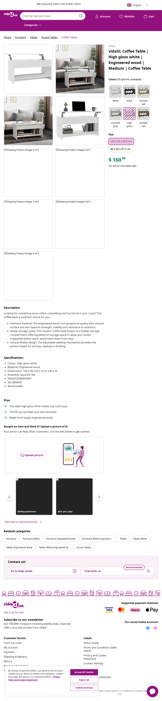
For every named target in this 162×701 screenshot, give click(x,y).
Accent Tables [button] (84, 547)
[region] (52, 681)
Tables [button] (123, 538)
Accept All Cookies (84, 672)
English (137, 5)
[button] (34, 496)
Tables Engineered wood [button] (19, 547)
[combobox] (52, 16)
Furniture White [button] (31, 538)
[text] (117, 160)
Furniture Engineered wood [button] (60, 538)
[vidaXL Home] (11, 14)
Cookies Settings (93, 663)
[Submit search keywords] (80, 15)
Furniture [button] (11, 538)
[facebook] (148, 628)
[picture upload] (73, 455)
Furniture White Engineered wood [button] (98, 538)
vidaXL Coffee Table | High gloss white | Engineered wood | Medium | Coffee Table (130, 59)
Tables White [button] (140, 538)
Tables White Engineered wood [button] (55, 547)
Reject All (84, 680)
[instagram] (155, 628)
